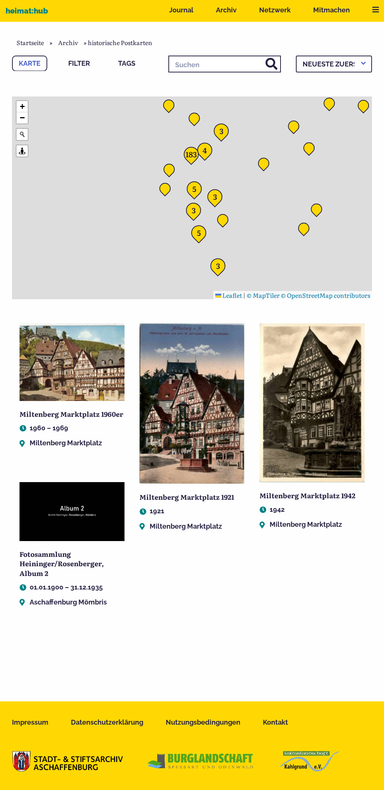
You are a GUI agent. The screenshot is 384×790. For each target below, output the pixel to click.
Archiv (226, 10)
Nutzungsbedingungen (203, 722)
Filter (79, 63)
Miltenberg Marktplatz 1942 (308, 495)
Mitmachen (331, 10)
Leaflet (231, 295)
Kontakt (275, 722)
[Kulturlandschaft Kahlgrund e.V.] (309, 768)
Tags (126, 63)
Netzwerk (275, 10)
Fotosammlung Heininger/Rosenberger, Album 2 (62, 563)
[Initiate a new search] (22, 134)
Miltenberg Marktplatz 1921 (187, 497)
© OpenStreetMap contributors (325, 295)
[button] (266, 165)
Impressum (30, 722)
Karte (29, 63)
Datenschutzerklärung (107, 722)
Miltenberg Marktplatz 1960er (71, 414)
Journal (181, 10)
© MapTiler (263, 295)
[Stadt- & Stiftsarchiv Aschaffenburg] (67, 768)
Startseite (30, 42)
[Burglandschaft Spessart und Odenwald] (201, 768)
